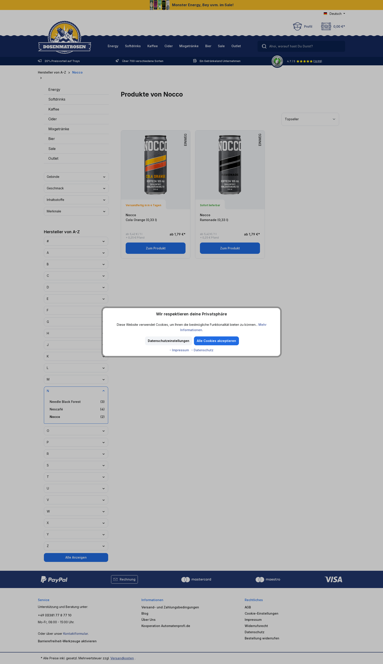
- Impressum (180, 350)
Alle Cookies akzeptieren (216, 341)
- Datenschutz (202, 350)
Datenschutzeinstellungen (168, 341)
